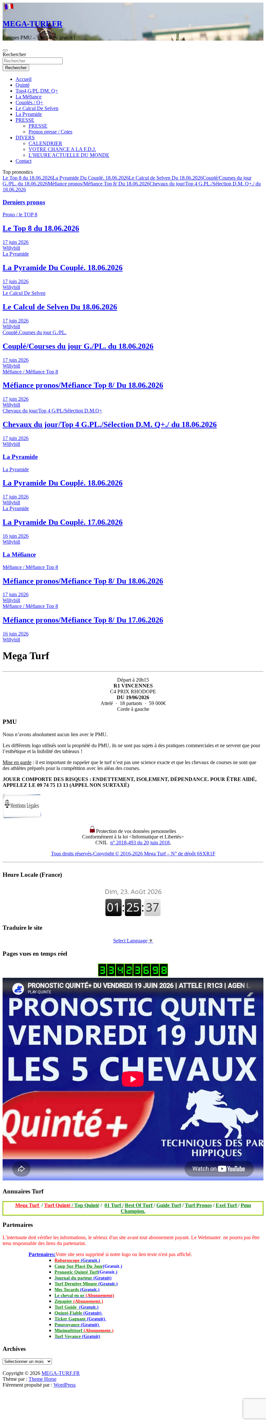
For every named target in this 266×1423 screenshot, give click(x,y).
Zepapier (78, 1301)
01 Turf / (114, 1205)
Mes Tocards (77, 1289)
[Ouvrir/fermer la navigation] (5, 50)
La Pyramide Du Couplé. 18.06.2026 (91, 178)
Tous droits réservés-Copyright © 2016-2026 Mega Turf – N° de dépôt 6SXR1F (133, 853)
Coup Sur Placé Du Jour (78, 1266)
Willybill (11, 248)
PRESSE (25, 120)
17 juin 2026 (16, 242)
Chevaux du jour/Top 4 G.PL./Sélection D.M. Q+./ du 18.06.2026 (110, 424)
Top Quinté (86, 1205)
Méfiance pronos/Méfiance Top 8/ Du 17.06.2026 (83, 620)
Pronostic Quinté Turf (76, 1272)
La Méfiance (29, 96)
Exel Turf (227, 1205)
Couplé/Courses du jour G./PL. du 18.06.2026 (78, 346)
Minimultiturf (84, 1330)
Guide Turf (168, 1205)
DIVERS (25, 137)
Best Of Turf (139, 1205)
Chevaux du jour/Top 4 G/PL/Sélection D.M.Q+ (52, 410)
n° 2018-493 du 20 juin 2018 (140, 842)
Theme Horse (42, 1379)
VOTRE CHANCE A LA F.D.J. (62, 149)
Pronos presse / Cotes (50, 131)
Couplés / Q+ (29, 102)
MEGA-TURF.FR (32, 23)
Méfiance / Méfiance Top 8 (30, 371)
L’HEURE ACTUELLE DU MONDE (69, 155)
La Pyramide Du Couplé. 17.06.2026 (63, 522)
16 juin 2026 (16, 536)
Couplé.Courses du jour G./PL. (34, 332)
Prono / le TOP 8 (20, 214)
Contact (23, 161)
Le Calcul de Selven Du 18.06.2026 (166, 178)
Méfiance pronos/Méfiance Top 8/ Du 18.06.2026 (99, 183)
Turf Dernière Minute (86, 1283)
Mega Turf (27, 1205)
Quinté (23, 85)
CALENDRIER (45, 143)
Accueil (23, 79)
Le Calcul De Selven (37, 108)
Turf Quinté (59, 1205)
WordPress (65, 1385)
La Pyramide (29, 114)
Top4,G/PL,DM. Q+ (37, 91)
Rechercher (14, 54)
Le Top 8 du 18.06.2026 (28, 178)
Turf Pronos (198, 1205)
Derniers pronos (24, 202)
